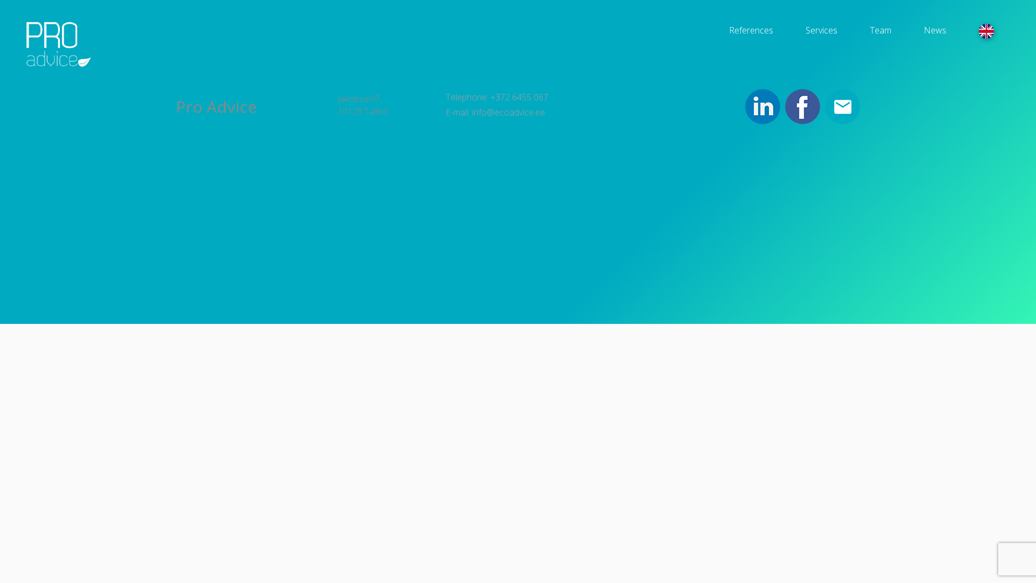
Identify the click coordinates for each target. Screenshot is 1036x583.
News (935, 30)
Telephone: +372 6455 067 (497, 97)
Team (880, 30)
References (751, 30)
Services (821, 30)
